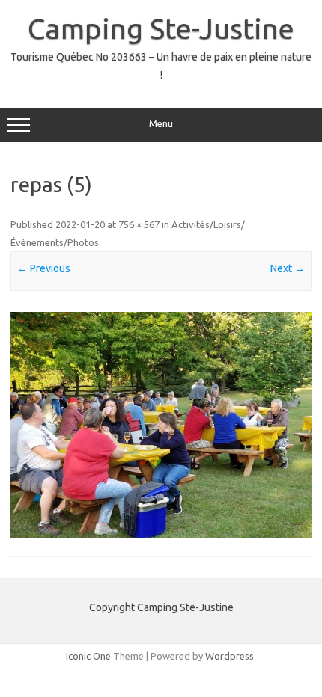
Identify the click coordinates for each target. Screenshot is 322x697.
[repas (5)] (161, 425)
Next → (287, 268)
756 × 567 (139, 224)
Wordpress (229, 656)
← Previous (43, 268)
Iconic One (88, 656)
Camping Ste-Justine (161, 28)
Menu (161, 123)
